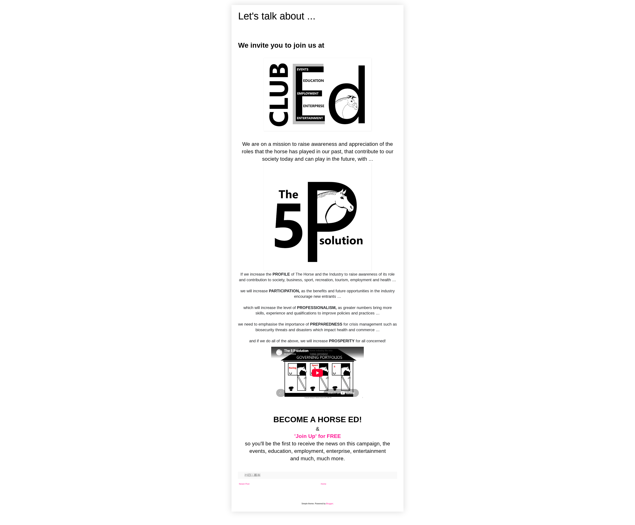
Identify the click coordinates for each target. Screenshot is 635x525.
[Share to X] (252, 475)
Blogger (329, 503)
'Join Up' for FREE (317, 436)
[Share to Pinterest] (258, 475)
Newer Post (244, 484)
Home (323, 484)
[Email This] (246, 475)
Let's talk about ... (277, 16)
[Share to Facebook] (255, 475)
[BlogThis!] (249, 475)
